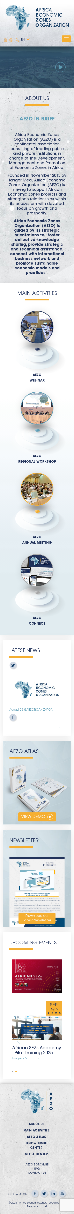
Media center (36, 1154)
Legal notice (56, 1203)
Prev (18, 1040)
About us (36, 1124)
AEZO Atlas (36, 1137)
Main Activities (36, 1130)
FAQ (37, 1169)
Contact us (37, 1173)
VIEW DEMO (33, 817)
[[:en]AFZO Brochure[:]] (5, 40)
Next (56, 1040)
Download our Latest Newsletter (37, 918)
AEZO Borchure (37, 1164)
